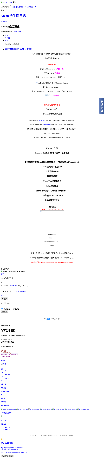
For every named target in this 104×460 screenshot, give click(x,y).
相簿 (6, 35)
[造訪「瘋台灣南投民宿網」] (58, 409)
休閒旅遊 (17, 31)
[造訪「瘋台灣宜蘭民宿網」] (8, 409)
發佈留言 (4, 311)
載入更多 (4, 299)
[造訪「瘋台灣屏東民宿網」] (83, 409)
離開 (11, 456)
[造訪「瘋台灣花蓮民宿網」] (22, 409)
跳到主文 (4, 21)
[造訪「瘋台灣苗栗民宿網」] (33, 409)
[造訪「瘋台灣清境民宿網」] (46, 409)
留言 (16, 286)
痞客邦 (12, 286)
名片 (6, 40)
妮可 (2, 274)
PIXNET (37, 435)
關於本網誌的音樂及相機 (18, 49)
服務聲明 (71, 435)
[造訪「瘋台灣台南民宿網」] (71, 409)
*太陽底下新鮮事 (19, 291)
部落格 (7, 38)
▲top (2, 295)
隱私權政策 (63, 435)
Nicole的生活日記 (13, 16)
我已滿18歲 (5, 456)
